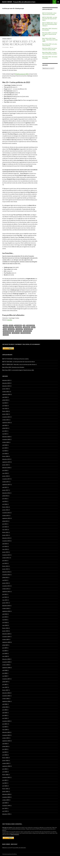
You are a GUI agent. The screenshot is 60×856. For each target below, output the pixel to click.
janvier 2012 (5, 583)
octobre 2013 (5, 557)
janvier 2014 (5, 552)
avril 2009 (4, 653)
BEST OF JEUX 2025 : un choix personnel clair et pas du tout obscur (49, 19)
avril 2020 (4, 453)
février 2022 (5, 411)
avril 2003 (4, 755)
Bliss (12, 47)
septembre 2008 (6, 667)
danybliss (9, 320)
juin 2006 (4, 709)
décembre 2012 (6, 571)
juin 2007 (4, 684)
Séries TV (9, 38)
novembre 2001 (6, 777)
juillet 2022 (5, 400)
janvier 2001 (5, 791)
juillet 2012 (5, 577)
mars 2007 (5, 687)
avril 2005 (4, 718)
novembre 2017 (6, 479)
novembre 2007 (6, 679)
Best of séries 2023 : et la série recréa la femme (18, 43)
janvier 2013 (5, 569)
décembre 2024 (6, 383)
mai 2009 (4, 650)
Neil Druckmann (28, 329)
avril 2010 (4, 622)
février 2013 (5, 566)
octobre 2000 (5, 800)
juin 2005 (4, 715)
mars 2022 (5, 408)
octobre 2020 (5, 442)
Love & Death (19, 329)
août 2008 (4, 670)
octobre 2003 (5, 738)
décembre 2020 (6, 436)
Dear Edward (27, 327)
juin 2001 (4, 780)
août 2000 (4, 802)
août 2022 (4, 397)
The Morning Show (25, 332)
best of (11, 325)
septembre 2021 (6, 422)
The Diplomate (7, 332)
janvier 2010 (5, 631)
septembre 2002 (6, 766)
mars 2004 (5, 729)
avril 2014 (4, 546)
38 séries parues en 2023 (21, 74)
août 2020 (4, 445)
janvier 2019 (5, 464)
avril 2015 (4, 526)
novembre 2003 (6, 735)
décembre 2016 (6, 493)
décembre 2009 (6, 633)
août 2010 (4, 614)
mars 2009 (5, 656)
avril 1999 (4, 811)
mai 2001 (4, 783)
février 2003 (5, 757)
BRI (24, 325)
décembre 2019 (6, 459)
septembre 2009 (6, 642)
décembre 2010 (6, 605)
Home (5, 329)
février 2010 (5, 628)
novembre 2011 (6, 586)
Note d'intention (15, 834)
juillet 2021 (5, 428)
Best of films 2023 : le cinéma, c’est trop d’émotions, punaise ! (49, 53)
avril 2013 (4, 563)
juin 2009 (4, 648)
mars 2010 (5, 625)
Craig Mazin (18, 327)
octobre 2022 (5, 391)
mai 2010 (4, 619)
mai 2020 (4, 450)
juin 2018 (4, 470)
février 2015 (5, 532)
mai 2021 (4, 433)
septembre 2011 (6, 591)
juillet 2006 (5, 707)
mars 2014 (5, 549)
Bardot (5, 325)
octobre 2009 (5, 639)
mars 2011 (5, 600)
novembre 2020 (6, 439)
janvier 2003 (5, 760)
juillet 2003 (5, 746)
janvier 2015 (5, 535)
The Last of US (16, 332)
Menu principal (58, 2)
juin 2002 (4, 769)
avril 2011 (4, 597)
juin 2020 (4, 448)
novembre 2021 (6, 417)
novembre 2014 (6, 541)
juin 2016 (4, 498)
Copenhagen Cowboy (9, 327)
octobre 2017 (5, 481)
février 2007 (5, 690)
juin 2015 (4, 524)
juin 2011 (4, 594)
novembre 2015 (6, 512)
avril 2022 (4, 405)
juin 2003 (4, 749)
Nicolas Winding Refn (9, 331)
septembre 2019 (6, 462)
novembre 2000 (6, 797)
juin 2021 (4, 431)
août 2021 (4, 425)
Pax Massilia (19, 331)
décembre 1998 (6, 814)
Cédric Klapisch (30, 325)
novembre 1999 (6, 805)
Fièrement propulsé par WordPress (9, 854)
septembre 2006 (6, 701)
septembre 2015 (6, 518)
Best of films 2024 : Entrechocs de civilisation (13, 367)
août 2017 (4, 487)
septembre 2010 (6, 611)
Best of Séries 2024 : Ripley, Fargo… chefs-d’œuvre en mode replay (49, 40)
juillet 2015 (5, 521)
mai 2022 (4, 403)
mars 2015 (5, 529)
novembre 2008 (6, 662)
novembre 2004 (6, 721)
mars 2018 (5, 473)
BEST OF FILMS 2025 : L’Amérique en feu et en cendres (49, 13)
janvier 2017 (5, 490)
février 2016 (5, 507)
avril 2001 (4, 786)
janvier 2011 (5, 602)
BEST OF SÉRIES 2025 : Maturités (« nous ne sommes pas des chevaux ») (49, 24)
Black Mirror (18, 325)
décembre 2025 (6, 380)
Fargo (33, 327)
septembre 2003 (6, 740)
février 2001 (5, 788)
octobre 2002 (5, 763)
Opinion (4, 38)
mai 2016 (4, 501)
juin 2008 (4, 673)
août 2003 (4, 743)
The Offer (6, 334)
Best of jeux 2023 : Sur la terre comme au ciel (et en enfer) (49, 49)
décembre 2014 (6, 538)
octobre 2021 (5, 419)
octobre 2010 (5, 608)
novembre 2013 (6, 555)
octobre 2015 (5, 515)
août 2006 (4, 704)
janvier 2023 (5, 388)
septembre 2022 (6, 394)
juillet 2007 (5, 681)
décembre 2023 (6, 386)
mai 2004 (4, 726)
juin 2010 (4, 617)
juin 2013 (4, 560)
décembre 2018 (6, 467)
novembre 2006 (6, 695)
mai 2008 (4, 676)
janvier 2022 (5, 414)
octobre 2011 (5, 588)
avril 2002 (4, 771)
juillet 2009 (5, 645)
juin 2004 (4, 724)
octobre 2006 (5, 698)
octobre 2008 (5, 664)
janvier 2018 (5, 476)
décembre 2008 (6, 659)
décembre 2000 (6, 794)
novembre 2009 (6, 636)
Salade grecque (27, 331)
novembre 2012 (6, 574)
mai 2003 (4, 752)
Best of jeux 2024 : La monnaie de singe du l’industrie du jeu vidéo (49, 34)
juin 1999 (4, 808)
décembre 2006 (6, 693)
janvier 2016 (5, 510)
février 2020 (5, 456)
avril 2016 (4, 504)
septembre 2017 (6, 484)
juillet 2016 (5, 495)
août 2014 (4, 543)
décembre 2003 (6, 732)
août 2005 (4, 712)
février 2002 (5, 774)
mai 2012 (4, 580)
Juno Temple (11, 329)
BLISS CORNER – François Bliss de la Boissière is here (18, 2)
